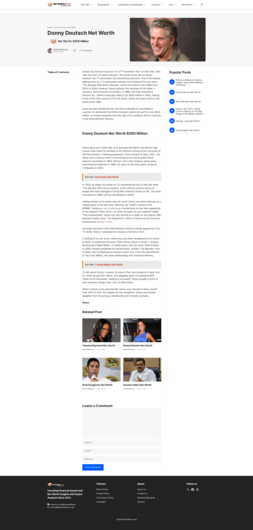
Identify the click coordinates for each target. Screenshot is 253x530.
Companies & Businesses (130, 4)
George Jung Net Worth (188, 121)
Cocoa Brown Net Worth (188, 92)
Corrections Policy (105, 497)
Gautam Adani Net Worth (137, 384)
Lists (171, 4)
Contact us (142, 493)
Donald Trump (104, 221)
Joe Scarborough (112, 208)
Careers (141, 502)
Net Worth (187, 4)
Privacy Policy (103, 493)
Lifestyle (155, 4)
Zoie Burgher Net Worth (188, 130)
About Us (141, 489)
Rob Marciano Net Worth (188, 101)
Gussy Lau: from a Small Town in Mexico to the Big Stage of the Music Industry (189, 111)
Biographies (103, 4)
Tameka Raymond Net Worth (98, 345)
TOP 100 (85, 4)
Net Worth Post (130, 519)
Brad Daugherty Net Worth (97, 384)
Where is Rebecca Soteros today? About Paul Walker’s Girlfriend (189, 82)
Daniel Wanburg (60, 49)
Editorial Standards (146, 497)
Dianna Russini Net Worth (137, 345)
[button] (202, 5)
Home (49, 27)
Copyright (101, 502)
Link (81, 51)
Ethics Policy (102, 489)
